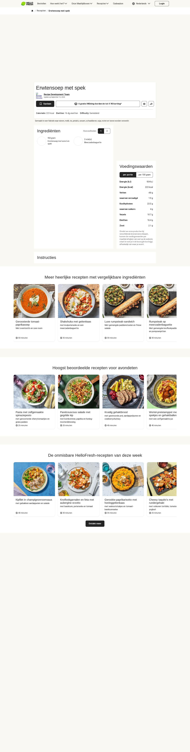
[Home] (32, 11)
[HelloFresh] (27, 4)
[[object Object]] (144, 104)
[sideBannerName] (136, 141)
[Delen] (151, 104)
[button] (142, 3)
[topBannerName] (95, 22)
